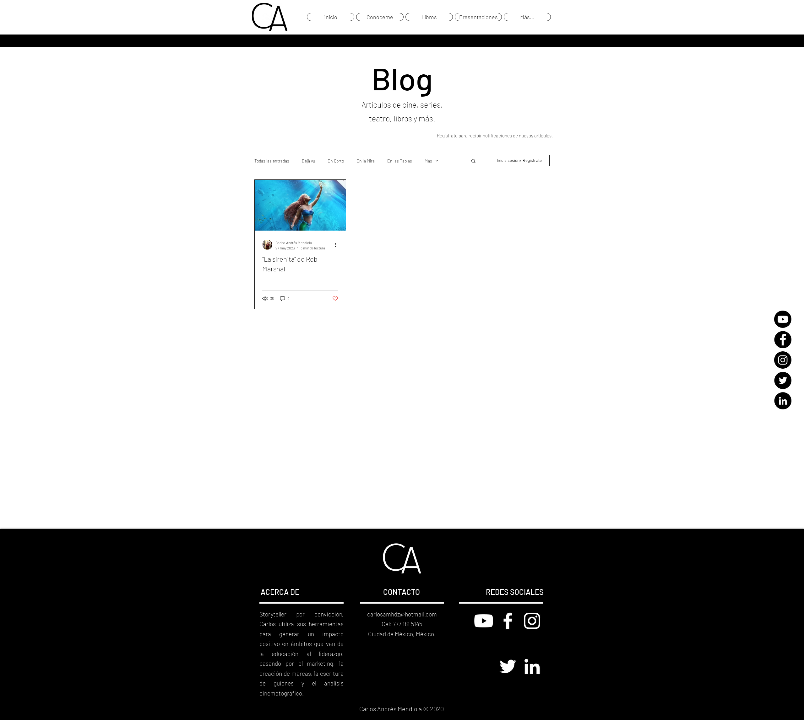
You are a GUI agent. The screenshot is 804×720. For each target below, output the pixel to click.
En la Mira (365, 160)
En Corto (336, 160)
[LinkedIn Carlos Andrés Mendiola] (532, 666)
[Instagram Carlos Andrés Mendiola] (532, 621)
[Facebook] (782, 339)
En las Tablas (399, 160)
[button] (473, 161)
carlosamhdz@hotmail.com (402, 614)
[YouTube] (782, 319)
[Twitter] (782, 380)
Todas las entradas (271, 160)
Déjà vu (308, 160)
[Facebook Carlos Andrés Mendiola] (508, 621)
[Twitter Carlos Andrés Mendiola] (508, 666)
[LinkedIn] (782, 400)
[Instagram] (782, 360)
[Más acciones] (337, 244)
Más (428, 160)
